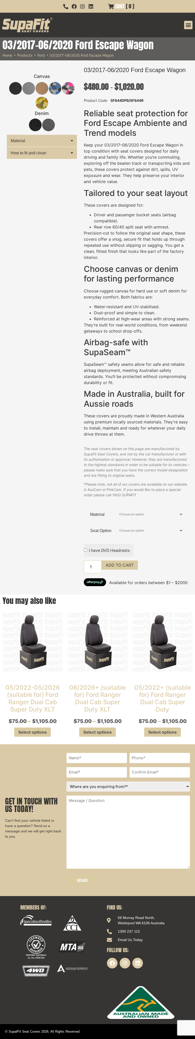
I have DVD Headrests (109, 550)
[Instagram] (125, 963)
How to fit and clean (28, 153)
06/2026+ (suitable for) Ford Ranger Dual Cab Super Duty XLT (97, 698)
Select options (32, 732)
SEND (82, 880)
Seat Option (100, 531)
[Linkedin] (137, 963)
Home (7, 55)
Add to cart (120, 565)
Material (18, 141)
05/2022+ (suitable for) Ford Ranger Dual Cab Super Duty (162, 698)
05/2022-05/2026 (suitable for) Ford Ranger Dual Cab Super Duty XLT (33, 698)
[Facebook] (112, 963)
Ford (41, 55)
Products (24, 55)
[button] (188, 25)
